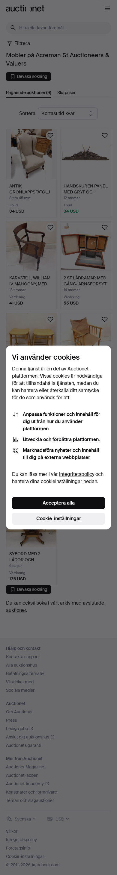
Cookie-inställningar (58, 518)
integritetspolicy (76, 474)
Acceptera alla (59, 503)
